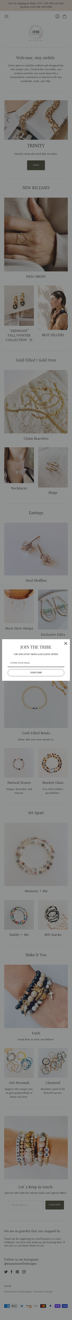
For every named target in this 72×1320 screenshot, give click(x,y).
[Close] (66, 643)
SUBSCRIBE (36, 672)
